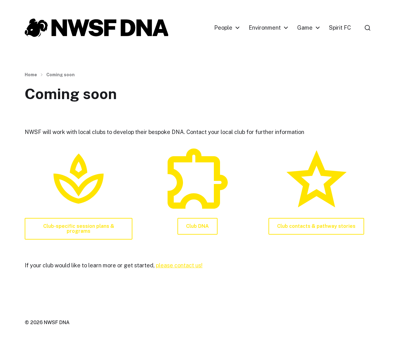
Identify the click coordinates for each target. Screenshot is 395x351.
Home (31, 75)
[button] (367, 28)
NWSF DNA (56, 322)
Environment (265, 28)
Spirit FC (340, 28)
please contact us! (179, 265)
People (223, 28)
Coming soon (60, 75)
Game (305, 28)
